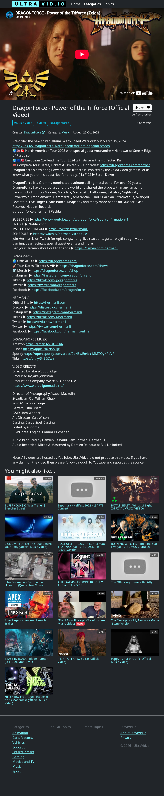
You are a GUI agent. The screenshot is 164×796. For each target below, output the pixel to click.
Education (20, 747)
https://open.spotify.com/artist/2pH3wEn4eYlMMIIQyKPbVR (69, 353)
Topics (109, 4)
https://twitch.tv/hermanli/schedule (60, 234)
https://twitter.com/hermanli (49, 326)
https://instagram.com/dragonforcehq (62, 275)
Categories (92, 4)
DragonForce (33, 132)
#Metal (41, 123)
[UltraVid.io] (39, 4)
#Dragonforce (59, 123)
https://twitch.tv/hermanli (68, 229)
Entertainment (23, 752)
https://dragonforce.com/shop (55, 270)
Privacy (125, 737)
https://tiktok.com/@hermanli (49, 317)
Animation (20, 733)
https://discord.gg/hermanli (50, 307)
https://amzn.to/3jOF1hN (44, 344)
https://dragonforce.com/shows (84, 266)
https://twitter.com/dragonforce (52, 285)
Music (66, 132)
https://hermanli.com (50, 302)
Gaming (18, 757)
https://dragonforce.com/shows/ (125, 165)
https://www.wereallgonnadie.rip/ (38, 385)
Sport (16, 771)
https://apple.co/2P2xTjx (41, 349)
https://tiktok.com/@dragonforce (52, 280)
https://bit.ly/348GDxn (37, 358)
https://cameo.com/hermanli (96, 248)
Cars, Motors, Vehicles (22, 740)
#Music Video (23, 123)
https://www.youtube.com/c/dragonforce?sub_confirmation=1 (81, 219)
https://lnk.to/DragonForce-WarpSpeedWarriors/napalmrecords (61, 146)
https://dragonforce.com (58, 261)
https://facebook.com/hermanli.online (60, 331)
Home (76, 4)
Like (141, 107)
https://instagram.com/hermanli (57, 312)
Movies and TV (23, 761)
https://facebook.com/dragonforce (58, 290)
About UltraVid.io (133, 733)
